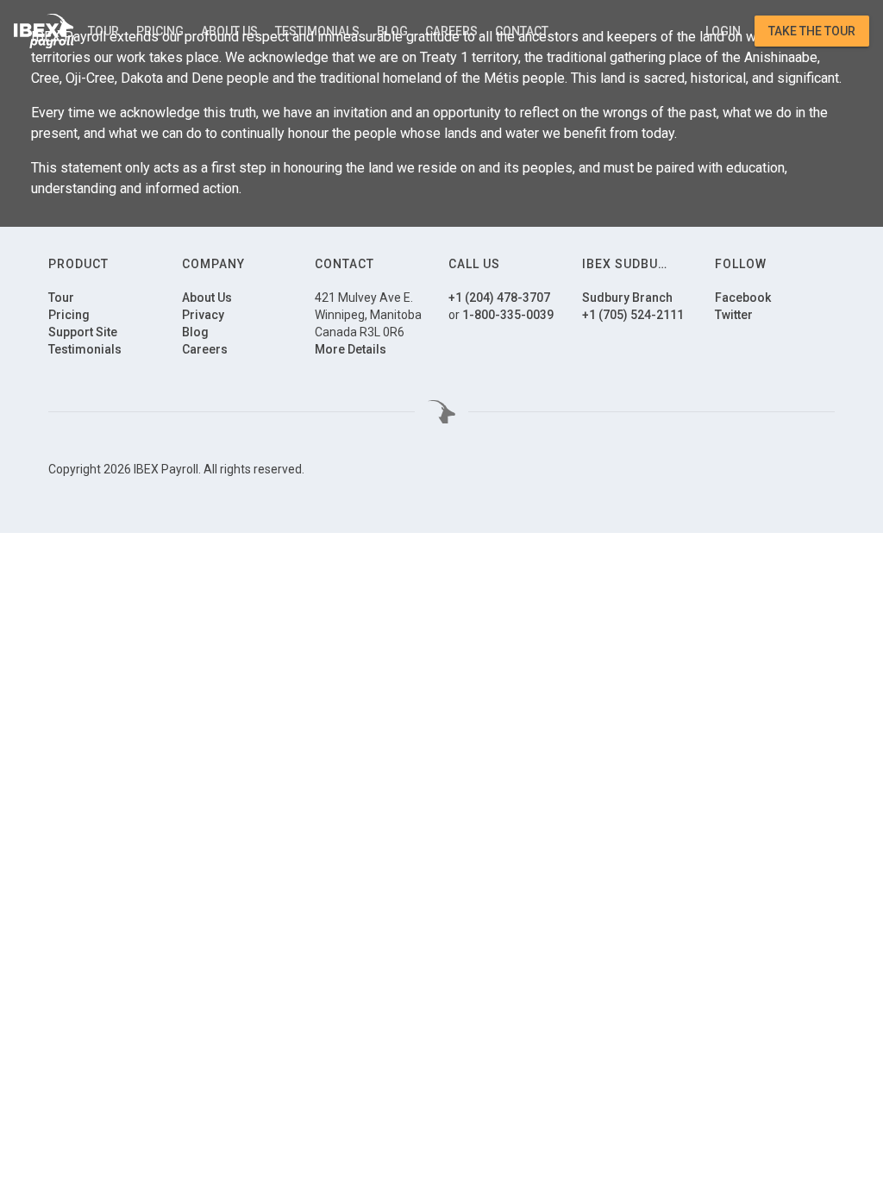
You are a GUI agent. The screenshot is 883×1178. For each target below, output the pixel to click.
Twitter (734, 315)
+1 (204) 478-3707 (499, 297)
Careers (451, 31)
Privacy (203, 315)
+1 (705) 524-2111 (633, 315)
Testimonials (317, 31)
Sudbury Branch (627, 297)
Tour (103, 31)
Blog (392, 31)
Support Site (82, 332)
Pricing (160, 31)
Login (723, 31)
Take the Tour (811, 31)
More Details (350, 349)
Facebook (743, 297)
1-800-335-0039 (508, 315)
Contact (521, 31)
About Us (229, 31)
